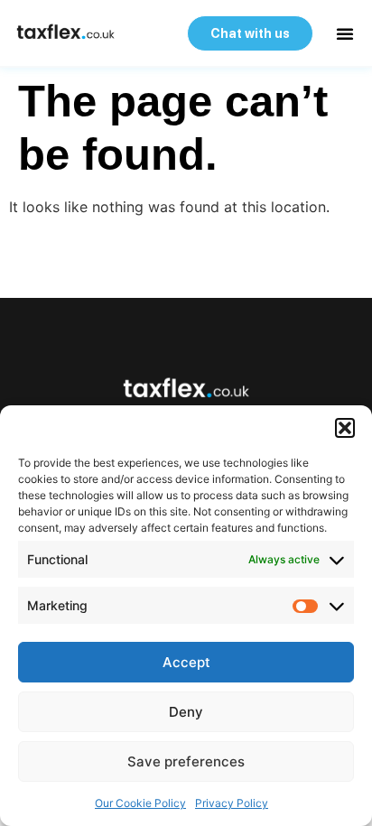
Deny (186, 711)
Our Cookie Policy (140, 803)
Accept (186, 662)
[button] (345, 428)
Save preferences (186, 761)
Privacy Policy (231, 803)
